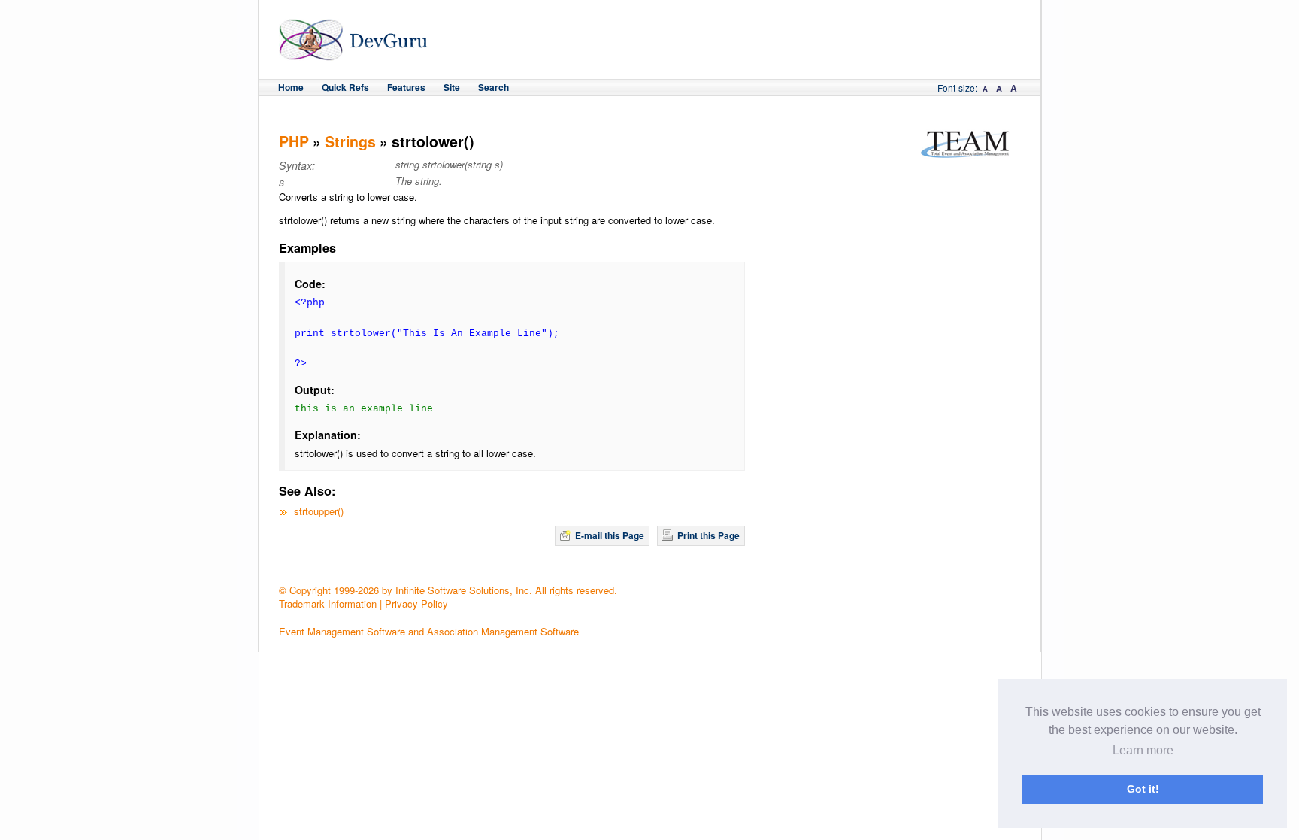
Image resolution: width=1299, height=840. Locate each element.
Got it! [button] (1143, 789)
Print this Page (708, 535)
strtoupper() (319, 511)
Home (291, 87)
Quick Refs (345, 87)
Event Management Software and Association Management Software (429, 631)
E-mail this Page (609, 535)
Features (406, 87)
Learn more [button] (1143, 750)
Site (452, 87)
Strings (350, 141)
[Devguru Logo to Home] (353, 53)
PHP (294, 141)
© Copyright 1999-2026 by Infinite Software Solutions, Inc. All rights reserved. (448, 590)
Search (493, 87)
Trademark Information (328, 603)
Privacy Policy (416, 603)
